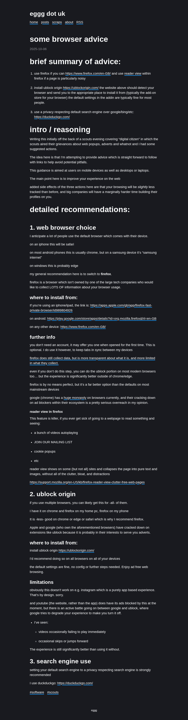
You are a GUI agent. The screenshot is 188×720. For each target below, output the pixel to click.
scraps (57, 22)
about (69, 22)
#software (37, 692)
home (34, 22)
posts (45, 22)
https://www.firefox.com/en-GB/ (88, 73)
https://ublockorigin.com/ (81, 88)
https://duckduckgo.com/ (52, 117)
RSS (79, 22)
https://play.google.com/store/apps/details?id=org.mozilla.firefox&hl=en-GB (101, 318)
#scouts (53, 692)
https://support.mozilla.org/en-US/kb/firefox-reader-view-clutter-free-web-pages (87, 482)
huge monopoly (75, 398)
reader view (132, 73)
